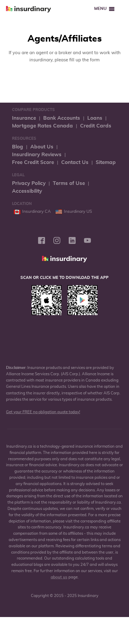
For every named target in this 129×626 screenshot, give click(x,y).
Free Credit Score (33, 162)
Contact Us (74, 162)
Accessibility (27, 191)
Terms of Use (69, 183)
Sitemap (106, 162)
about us (59, 577)
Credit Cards (95, 126)
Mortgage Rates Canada (42, 126)
